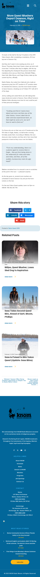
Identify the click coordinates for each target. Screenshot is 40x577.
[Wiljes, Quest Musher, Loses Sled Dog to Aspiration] (20, 253)
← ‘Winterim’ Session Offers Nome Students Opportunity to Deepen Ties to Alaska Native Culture (14, 380)
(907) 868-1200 (20, 513)
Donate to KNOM (20, 469)
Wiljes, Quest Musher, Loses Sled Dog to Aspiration (19, 269)
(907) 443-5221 (20, 499)
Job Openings (20, 478)
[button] (14, 450)
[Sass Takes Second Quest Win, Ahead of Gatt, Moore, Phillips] (20, 299)
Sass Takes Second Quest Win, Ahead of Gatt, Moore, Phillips (19, 313)
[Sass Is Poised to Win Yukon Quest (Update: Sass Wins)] (20, 345)
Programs (20, 475)
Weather (20, 472)
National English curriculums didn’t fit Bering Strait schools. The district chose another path (21, 543)
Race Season (22, 262)
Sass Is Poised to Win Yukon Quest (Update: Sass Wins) (19, 359)
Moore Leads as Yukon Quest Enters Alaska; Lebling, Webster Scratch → (32, 381)
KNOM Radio (26, 25)
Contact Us (20, 481)
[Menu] (28, 5)
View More (9, 277)
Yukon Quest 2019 (14, 228)
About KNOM (20, 460)
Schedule (20, 463)
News (16, 262)
